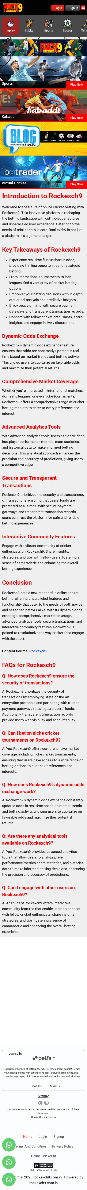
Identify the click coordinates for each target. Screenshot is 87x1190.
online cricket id (43, 1156)
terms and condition (30, 1146)
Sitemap (43, 1096)
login (43, 1137)
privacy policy (62, 1146)
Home (27, 1137)
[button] (83, 7)
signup (58, 1137)
